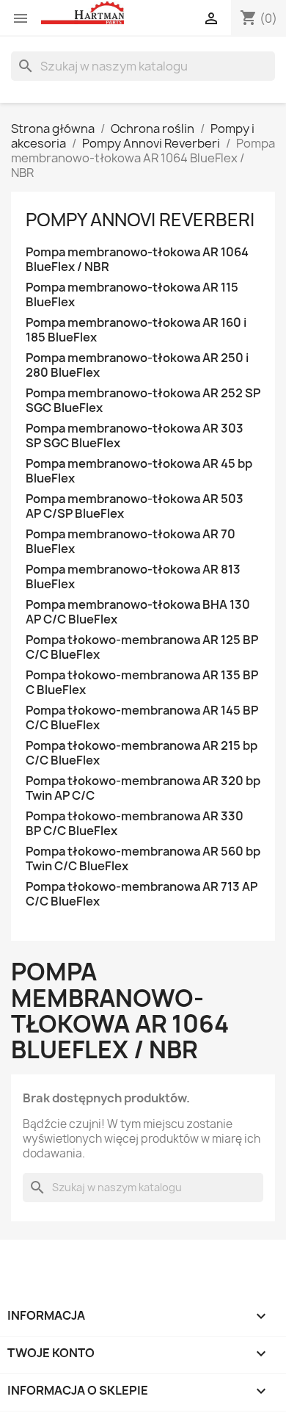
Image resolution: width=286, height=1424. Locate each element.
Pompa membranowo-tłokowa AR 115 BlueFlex (132, 295)
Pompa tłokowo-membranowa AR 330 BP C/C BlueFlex (134, 824)
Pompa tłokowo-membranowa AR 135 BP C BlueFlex (142, 683)
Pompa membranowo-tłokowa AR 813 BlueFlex (133, 577)
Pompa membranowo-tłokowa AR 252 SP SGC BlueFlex (143, 401)
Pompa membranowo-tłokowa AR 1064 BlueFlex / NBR (137, 260)
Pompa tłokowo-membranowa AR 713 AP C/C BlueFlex (141, 894)
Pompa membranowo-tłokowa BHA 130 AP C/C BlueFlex (138, 612)
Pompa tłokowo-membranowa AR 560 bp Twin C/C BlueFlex (143, 859)
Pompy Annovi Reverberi (140, 219)
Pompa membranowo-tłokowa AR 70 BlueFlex (130, 542)
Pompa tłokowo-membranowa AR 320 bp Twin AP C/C (143, 788)
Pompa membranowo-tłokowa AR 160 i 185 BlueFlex (136, 330)
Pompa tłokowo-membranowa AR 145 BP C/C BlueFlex (142, 718)
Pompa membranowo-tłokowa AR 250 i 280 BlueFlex (137, 365)
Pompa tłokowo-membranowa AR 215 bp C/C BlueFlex (141, 753)
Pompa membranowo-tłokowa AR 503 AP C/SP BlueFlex (134, 506)
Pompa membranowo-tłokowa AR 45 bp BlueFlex (139, 471)
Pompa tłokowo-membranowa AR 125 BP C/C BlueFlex (142, 647)
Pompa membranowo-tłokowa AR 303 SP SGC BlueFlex (134, 436)
